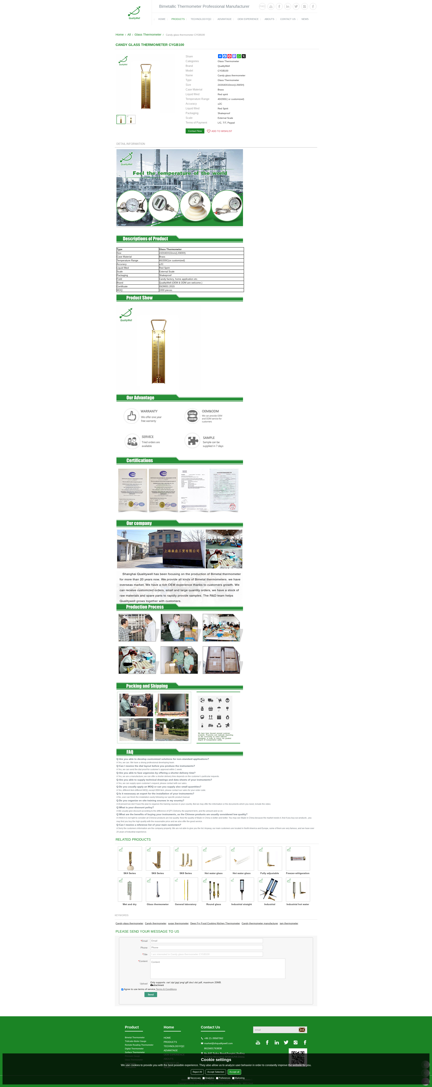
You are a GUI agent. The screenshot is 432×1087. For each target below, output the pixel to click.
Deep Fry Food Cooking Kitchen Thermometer (215, 923)
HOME (161, 19)
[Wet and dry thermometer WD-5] (129, 889)
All (129, 34)
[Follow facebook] (279, 6)
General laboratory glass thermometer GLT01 (185, 905)
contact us (287, 19)
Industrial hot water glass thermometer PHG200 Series (298, 905)
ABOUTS (269, 19)
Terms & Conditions (166, 989)
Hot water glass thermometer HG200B (242, 874)
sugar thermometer (178, 923)
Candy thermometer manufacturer (260, 923)
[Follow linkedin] (287, 6)
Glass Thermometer (147, 34)
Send (151, 994)
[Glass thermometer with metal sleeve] (157, 889)
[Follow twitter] (296, 6)
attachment (158, 985)
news (305, 19)
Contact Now (195, 131)
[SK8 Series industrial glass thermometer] (185, 858)
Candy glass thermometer (129, 923)
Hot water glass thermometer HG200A (214, 874)
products (178, 19)
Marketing (240, 1078)
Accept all (234, 1072)
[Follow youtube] (270, 6)
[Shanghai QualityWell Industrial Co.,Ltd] (133, 12)
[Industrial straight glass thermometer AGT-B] (241, 889)
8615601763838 (213, 1048)
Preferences (225, 1078)
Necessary (195, 1078)
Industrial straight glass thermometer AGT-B (241, 905)
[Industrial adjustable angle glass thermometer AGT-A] (269, 889)
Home (120, 34)
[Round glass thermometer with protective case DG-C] (213, 889)
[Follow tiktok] (313, 6)
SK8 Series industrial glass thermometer (186, 874)
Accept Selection (215, 1072)
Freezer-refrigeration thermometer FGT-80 (297, 874)
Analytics (209, 1078)
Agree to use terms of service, (150, 989)
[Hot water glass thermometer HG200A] (213, 858)
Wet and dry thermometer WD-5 (129, 905)
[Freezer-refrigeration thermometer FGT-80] (297, 858)
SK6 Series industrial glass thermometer (158, 874)
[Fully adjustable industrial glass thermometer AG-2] (269, 858)
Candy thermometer (155, 923)
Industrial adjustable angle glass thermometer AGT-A (269, 905)
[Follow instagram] (304, 6)
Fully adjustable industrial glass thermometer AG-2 (269, 874)
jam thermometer (289, 923)
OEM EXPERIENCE (248, 19)
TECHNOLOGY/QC (201, 19)
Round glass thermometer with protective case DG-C (213, 905)
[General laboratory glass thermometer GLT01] (185, 889)
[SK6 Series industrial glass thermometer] (157, 858)
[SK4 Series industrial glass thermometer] (129, 858)
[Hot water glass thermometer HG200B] (241, 858)
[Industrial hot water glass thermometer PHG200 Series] (297, 889)
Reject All (197, 1072)
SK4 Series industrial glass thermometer (130, 874)
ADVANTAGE (225, 19)
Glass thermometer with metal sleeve (158, 905)
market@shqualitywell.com (218, 1043)
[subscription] (302, 1030)
